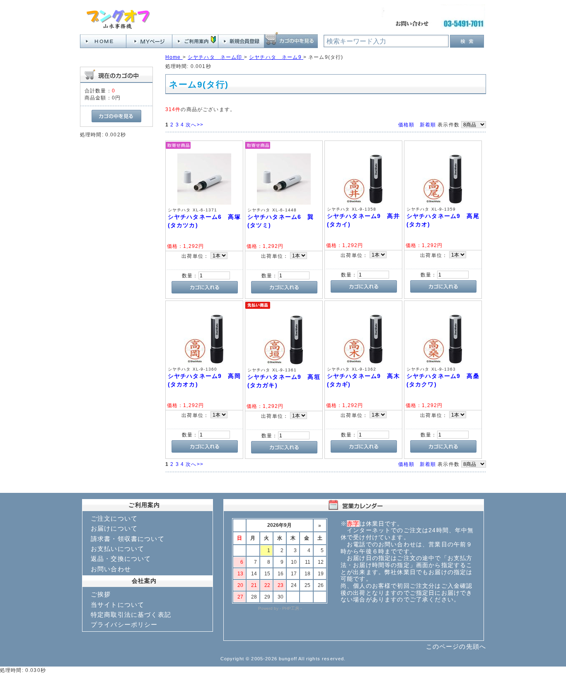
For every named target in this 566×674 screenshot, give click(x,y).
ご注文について (114, 518)
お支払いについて (117, 548)
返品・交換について (121, 558)
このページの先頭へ (456, 646)
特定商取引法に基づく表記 (131, 614)
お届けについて (114, 528)
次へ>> (194, 124)
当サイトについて (117, 604)
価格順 (406, 124)
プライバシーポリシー (124, 624)
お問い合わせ (111, 568)
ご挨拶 (101, 594)
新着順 (428, 124)
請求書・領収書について (127, 538)
